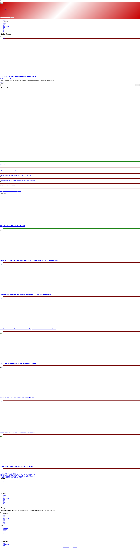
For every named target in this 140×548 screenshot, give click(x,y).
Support (4, 543)
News (4, 5)
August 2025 (5, 529)
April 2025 (4, 485)
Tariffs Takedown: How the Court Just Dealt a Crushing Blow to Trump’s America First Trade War (17, 180)
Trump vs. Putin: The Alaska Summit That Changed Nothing (10, 191)
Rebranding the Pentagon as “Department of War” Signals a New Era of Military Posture (15, 175)
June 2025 (4, 531)
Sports (6, 7)
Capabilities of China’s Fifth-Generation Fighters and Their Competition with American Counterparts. (17, 170)
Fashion (4, 24)
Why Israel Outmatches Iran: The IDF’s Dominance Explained (11, 185)
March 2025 (5, 486)
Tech (6, 12)
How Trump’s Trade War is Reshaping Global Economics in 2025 (18, 76)
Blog (3, 8)
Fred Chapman (3, 78)
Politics (6, 6)
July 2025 (4, 530)
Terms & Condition (6, 544)
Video (4, 14)
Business (6, 10)
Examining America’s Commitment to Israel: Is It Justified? (17, 466)
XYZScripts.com (75, 547)
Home (4, 4)
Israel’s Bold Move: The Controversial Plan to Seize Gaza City (18, 432)
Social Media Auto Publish (66, 547)
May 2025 (4, 484)
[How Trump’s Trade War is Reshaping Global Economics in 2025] (4, 36)
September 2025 (5, 528)
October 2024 (5, 491)
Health (6, 11)
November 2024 (5, 490)
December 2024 (5, 489)
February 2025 (5, 487)
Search (1, 83)
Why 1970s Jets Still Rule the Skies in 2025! (8, 163)
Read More (2, 82)
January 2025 (5, 488)
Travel (6, 13)
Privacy (4, 545)
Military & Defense (8, 9)
